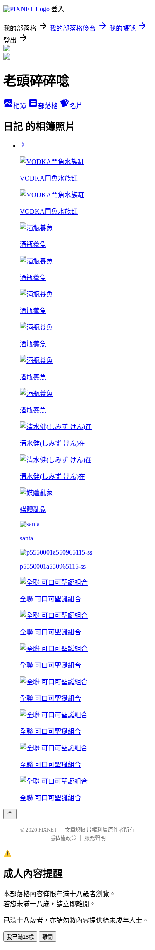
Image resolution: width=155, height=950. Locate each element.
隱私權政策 (63, 838)
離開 (47, 937)
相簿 (20, 105)
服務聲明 (95, 838)
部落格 (49, 105)
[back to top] (10, 814)
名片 (76, 105)
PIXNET (47, 830)
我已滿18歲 (20, 937)
